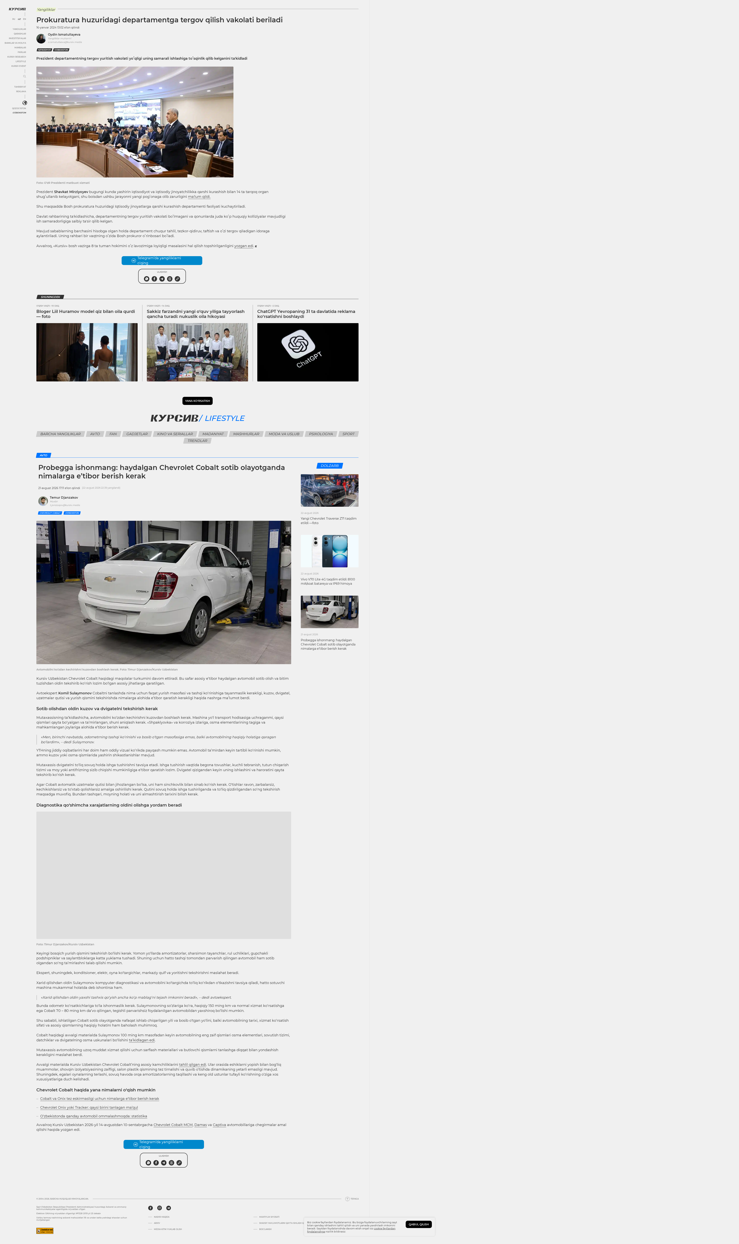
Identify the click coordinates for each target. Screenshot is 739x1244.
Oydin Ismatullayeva (64, 34)
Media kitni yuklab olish (168, 1229)
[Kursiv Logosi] (17, 9)
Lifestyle (21, 61)
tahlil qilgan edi (192, 1065)
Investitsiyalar (17, 38)
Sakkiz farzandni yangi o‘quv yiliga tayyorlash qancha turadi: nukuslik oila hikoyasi (196, 314)
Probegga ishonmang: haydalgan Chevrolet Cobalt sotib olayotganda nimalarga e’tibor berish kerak (328, 644)
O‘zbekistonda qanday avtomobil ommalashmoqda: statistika (93, 1116)
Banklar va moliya (15, 43)
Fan (113, 434)
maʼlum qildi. (199, 197)
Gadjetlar (137, 434)
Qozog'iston (19, 108)
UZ (19, 19)
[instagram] (159, 1208)
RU (13, 19)
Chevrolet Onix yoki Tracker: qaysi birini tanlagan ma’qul (89, 1107)
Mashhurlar (246, 434)
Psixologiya (321, 434)
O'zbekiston (19, 112)
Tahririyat (20, 87)
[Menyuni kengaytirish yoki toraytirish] (24, 76)
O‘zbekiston (61, 50)
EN (24, 19)
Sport (348, 434)
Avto (95, 434)
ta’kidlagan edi (142, 1040)
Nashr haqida (161, 1217)
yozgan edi (243, 246)
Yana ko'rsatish (197, 401)
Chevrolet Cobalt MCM (173, 1125)
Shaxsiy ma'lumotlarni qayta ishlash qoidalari (286, 1223)
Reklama (21, 91)
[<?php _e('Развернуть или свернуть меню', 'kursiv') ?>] (25, 102)
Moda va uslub (284, 434)
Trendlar (197, 441)
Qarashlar (20, 34)
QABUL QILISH (419, 1224)
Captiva (219, 1125)
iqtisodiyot (44, 50)
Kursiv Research (16, 57)
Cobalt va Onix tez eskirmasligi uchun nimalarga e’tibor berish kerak (99, 1099)
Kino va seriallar (175, 434)
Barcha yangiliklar (60, 434)
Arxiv (157, 1223)
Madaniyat (213, 434)
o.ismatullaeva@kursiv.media (65, 42)
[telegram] (168, 1208)
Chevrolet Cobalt (50, 513)
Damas (200, 1125)
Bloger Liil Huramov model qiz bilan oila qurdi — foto (85, 314)
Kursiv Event (18, 66)
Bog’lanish (265, 1229)
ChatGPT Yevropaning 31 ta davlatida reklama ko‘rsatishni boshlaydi (306, 314)
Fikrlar (22, 52)
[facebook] (150, 1208)
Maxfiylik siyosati (269, 1217)
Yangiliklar (19, 29)
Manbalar (20, 47)
